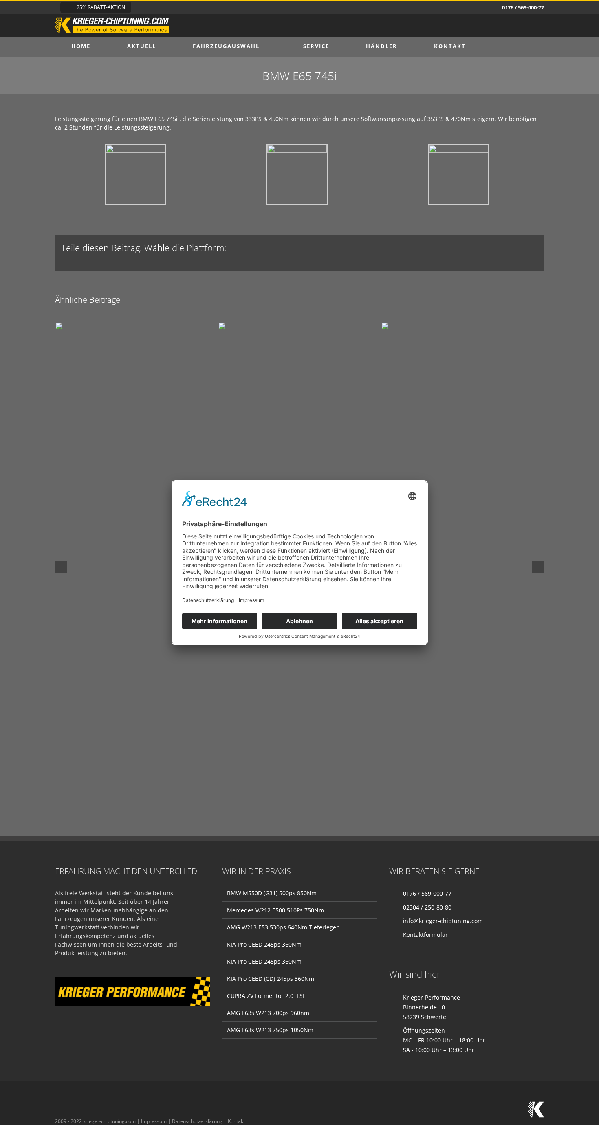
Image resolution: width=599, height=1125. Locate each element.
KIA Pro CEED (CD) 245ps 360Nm (270, 978)
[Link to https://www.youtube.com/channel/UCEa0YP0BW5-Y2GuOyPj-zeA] (95, 1106)
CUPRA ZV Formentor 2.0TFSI (265, 996)
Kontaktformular (425, 934)
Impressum (154, 1121)
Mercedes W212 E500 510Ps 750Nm (275, 910)
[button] (504, 46)
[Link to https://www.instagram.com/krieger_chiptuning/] (59, 1106)
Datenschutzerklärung (197, 1121)
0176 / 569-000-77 (427, 893)
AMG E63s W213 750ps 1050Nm (270, 1030)
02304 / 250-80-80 (427, 907)
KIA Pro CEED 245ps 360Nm (264, 944)
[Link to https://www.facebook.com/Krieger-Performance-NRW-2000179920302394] (77, 1106)
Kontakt (236, 1121)
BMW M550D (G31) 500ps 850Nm (272, 893)
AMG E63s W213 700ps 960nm (268, 1013)
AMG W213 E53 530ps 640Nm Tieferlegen (283, 927)
